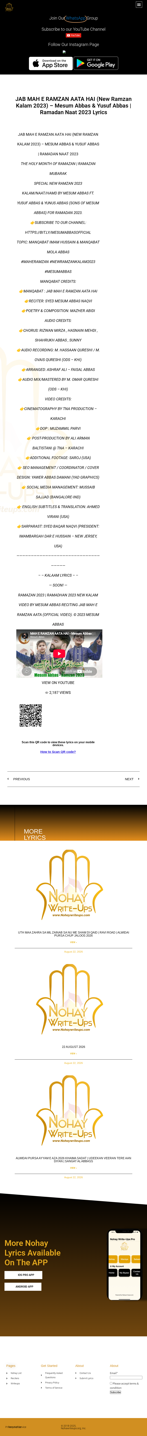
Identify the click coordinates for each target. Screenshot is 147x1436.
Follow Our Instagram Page (73, 44)
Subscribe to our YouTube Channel (73, 29)
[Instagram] (142, 1427)
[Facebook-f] (128, 1427)
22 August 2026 (73, 1046)
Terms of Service (17, 1427)
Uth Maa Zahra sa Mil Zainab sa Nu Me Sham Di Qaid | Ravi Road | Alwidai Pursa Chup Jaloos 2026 (73, 934)
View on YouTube (58, 683)
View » (73, 942)
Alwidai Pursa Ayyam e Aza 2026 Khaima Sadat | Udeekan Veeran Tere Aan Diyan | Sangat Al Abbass (73, 1160)
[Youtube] (135, 1427)
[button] (139, 4)
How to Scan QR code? (58, 752)
